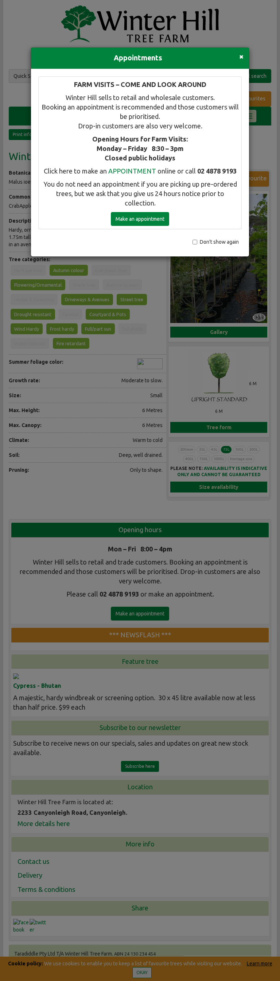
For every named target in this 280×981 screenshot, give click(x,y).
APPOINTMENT (132, 171)
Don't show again (219, 242)
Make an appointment (140, 219)
